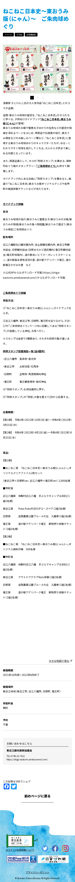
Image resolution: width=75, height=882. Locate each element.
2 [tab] (37, 144)
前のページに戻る (37, 842)
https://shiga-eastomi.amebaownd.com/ (27, 806)
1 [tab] (32, 144)
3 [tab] (43, 144)
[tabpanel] (37, 93)
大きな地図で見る (59, 707)
